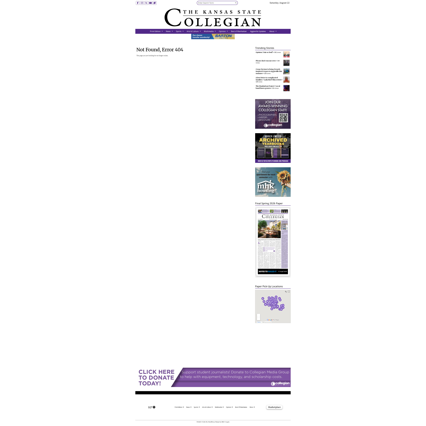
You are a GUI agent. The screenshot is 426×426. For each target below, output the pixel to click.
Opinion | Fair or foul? (264, 52)
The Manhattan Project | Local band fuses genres (268, 87)
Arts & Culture (193, 31)
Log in (227, 422)
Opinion (222, 31)
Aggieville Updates (258, 31)
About (271, 31)
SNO (222, 422)
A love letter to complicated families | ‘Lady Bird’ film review (268, 79)
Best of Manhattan (239, 31)
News (168, 31)
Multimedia (209, 31)
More (251, 407)
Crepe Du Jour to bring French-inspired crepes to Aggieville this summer (269, 71)
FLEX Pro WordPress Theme (210, 422)
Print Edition (155, 31)
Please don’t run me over (266, 61)
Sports (178, 31)
